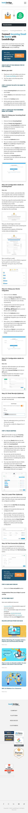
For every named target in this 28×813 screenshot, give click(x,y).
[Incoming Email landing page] (8, 15)
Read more (4, 644)
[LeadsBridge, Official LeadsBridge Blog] (7, 3)
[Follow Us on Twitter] (24, 804)
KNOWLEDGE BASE (16, 613)
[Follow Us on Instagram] (8, 804)
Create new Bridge (11, 76)
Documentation (7, 25)
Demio (5, 610)
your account (18, 615)
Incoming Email (8, 606)
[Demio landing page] (20, 15)
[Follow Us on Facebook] (3, 804)
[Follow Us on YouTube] (19, 804)
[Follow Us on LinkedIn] (13, 804)
